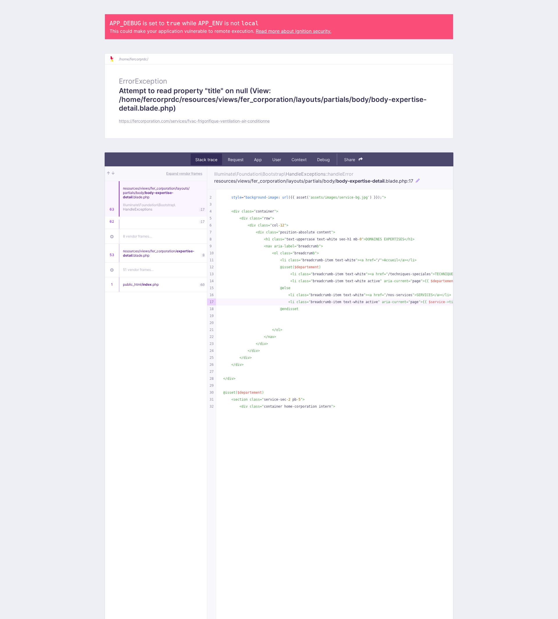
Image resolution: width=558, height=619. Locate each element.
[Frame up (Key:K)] (108, 173)
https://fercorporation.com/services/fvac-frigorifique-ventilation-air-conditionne (194, 120)
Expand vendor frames (184, 173)
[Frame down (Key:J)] (113, 173)
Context (299, 159)
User (276, 159)
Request (236, 159)
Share (350, 159)
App (258, 159)
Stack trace (206, 159)
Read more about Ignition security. (293, 31)
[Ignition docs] (114, 59)
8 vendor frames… (137, 236)
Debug (323, 159)
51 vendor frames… (138, 269)
